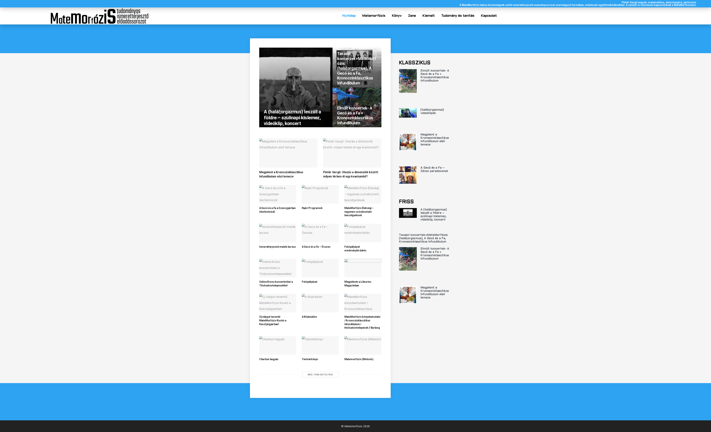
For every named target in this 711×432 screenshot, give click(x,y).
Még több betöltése (320, 374)
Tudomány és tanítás (457, 15)
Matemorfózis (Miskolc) (358, 359)
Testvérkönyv (310, 359)
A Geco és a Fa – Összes (316, 246)
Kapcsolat (489, 15)
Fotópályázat (309, 281)
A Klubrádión (309, 316)
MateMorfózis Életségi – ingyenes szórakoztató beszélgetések (359, 212)
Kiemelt (428, 15)
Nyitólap (349, 15)
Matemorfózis (373, 15)
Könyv (397, 15)
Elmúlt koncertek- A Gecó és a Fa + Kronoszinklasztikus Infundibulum (355, 115)
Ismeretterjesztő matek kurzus (277, 246)
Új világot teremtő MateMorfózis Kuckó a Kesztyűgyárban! (272, 320)
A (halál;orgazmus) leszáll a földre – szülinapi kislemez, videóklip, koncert (292, 117)
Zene (412, 15)
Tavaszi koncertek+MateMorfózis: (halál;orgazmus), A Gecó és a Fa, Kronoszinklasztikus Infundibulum (356, 68)
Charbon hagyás (268, 359)
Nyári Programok (312, 208)
